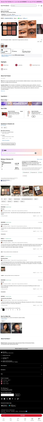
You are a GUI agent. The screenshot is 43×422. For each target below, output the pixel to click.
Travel (20, 15)
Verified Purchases (17, 199)
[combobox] (23, 6)
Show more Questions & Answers (8, 144)
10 (17, 309)
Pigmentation (17, 15)
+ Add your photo (4, 318)
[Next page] (20, 310)
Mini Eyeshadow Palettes (29, 342)
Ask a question (9, 14)
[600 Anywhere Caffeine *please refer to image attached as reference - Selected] (2, 46)
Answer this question (5, 140)
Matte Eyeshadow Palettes (20, 342)
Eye (5, 9)
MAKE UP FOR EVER (5, 11)
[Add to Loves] (42, 40)
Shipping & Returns (5, 56)
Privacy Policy (3, 411)
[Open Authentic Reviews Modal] (10, 180)
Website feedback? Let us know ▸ (21, 348)
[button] (17, 18)
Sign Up (17, 394)
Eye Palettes (9, 9)
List (40, 41)
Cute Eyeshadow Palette (5, 344)
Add (10, 116)
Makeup (2, 9)
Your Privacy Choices (22, 411)
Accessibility (13, 411)
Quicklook (3, 114)
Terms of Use (8, 411)
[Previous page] (1, 310)
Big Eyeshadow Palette (14, 344)
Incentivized (13, 329)
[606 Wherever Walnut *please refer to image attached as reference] (6, 46)
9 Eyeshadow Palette (11, 342)
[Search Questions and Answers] (2, 128)
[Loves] (38, 5)
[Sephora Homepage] (5, 5)
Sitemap (17, 411)
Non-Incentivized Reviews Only (26, 199)
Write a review (39, 159)
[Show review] (5, 191)
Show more (3, 90)
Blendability (12, 15)
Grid (38, 41)
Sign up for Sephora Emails (6, 392)
